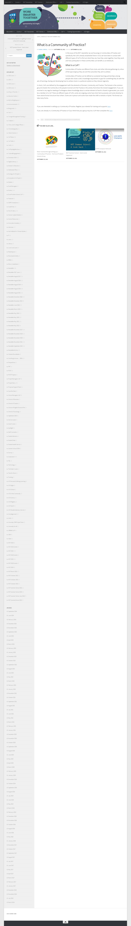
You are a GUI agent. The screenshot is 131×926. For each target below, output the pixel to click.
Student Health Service (14, 444)
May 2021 (10, 718)
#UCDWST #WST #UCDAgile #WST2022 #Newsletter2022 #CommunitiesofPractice (62, 119)
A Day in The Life (12, 92)
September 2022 (12, 665)
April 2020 (10, 763)
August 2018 (11, 828)
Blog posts (11, 108)
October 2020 (12, 742)
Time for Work (12, 473)
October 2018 (12, 824)
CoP (61, 2)
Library (10, 243)
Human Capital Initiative (14, 215)
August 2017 (11, 857)
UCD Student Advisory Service (16, 510)
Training (10, 477)
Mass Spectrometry (13, 256)
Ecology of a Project (13, 174)
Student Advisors (12, 436)
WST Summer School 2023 (15, 592)
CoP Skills (10, 141)
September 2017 (12, 853)
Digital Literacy (12, 161)
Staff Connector (12, 432)
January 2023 (12, 652)
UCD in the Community (14, 493)
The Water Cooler (13, 469)
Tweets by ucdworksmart (13, 65)
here (109, 106)
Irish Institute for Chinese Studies (16, 231)
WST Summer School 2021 (15, 588)
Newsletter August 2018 (14, 280)
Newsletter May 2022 (13, 325)
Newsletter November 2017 (15, 330)
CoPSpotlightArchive (13, 149)
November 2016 (12, 894)
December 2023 (12, 157)
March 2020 (11, 767)
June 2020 (11, 755)
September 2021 (12, 701)
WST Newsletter (28, 2)
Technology (11, 465)
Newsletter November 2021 (15, 342)
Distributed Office (51, 2)
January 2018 (12, 841)
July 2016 (10, 898)
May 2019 (10, 804)
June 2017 (11, 865)
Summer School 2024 (14, 448)
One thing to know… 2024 (15, 358)
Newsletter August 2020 (14, 289)
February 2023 (12, 648)
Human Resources (13, 219)
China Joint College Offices (15, 125)
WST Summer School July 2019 (16, 596)
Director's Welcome (13, 166)
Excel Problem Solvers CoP (15, 194)
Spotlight (10, 428)
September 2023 (12, 416)
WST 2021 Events (12, 547)
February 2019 (12, 812)
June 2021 (11, 714)
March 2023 (11, 644)
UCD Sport (11, 506)
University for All (12, 526)
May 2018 (10, 837)
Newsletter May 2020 (13, 317)
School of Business (13, 399)
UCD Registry (11, 502)
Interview (10, 227)
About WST (8, 2)
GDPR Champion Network (103, 149)
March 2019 (11, 808)
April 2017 (10, 874)
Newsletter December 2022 (15, 301)
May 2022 (10, 677)
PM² (9, 366)
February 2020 (12, 771)
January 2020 (12, 775)
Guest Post (11, 207)
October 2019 (12, 783)
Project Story (11, 383)
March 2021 (11, 722)
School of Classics (13, 403)
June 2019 (11, 800)
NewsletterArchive (13, 350)
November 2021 (12, 693)
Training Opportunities (72, 2)
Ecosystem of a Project (14, 178)
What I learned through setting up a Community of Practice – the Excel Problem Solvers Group (50, 154)
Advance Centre (12, 96)
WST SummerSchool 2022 (15, 600)
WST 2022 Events (12, 555)
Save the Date (12, 391)
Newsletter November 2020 (15, 338)
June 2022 (11, 673)
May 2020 (10, 759)
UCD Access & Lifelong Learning (16, 481)
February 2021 (12, 726)
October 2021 (12, 697)
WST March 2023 (12, 571)
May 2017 (10, 869)
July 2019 (10, 796)
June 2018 (11, 833)
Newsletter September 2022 (50, 36)
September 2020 (12, 746)
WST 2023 (10, 559)
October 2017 (12, 849)
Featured (10, 198)
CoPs (38, 36)
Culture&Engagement (14, 153)
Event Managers (12, 186)
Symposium (11, 457)
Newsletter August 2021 (14, 293)
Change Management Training (16, 116)
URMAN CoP (11, 530)
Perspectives (11, 362)
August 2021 (11, 705)
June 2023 (11, 636)
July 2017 (10, 861)
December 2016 (12, 890)
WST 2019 (10, 543)
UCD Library (11, 498)
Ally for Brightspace (13, 100)
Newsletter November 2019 (15, 334)
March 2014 (11, 902)
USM (9, 534)
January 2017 (12, 886)
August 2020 (11, 751)
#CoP (42, 119)
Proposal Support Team (14, 387)
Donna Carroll (43, 49)
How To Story (12, 211)
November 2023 (12, 628)
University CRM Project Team (15, 522)
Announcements (12, 104)
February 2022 (12, 685)
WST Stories (38, 2)
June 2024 (11, 615)
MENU (9, 260)
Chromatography (13, 129)
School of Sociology (13, 411)
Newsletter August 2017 (14, 276)
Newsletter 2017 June (14, 272)
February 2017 (12, 882)
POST (9, 371)
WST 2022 (10, 551)
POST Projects (12, 375)
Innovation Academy (14, 223)
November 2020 (12, 738)
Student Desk (11, 440)
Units (9, 518)
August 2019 (11, 792)
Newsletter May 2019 (13, 313)
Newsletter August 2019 (14, 284)
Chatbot (10, 121)
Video (9, 539)
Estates (10, 182)
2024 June (11, 84)
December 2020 (12, 734)
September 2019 (12, 787)
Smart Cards (11, 424)
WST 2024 (10, 567)
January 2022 (12, 689)
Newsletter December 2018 (15, 297)
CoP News (11, 137)
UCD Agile (85, 2)
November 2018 (12, 820)
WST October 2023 (13, 584)
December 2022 (12, 656)
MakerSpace (11, 252)
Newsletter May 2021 (13, 321)
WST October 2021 (13, 575)
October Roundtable (13, 354)
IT (8, 235)
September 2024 (12, 611)
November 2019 (12, 779)
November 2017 (12, 845)
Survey (10, 452)
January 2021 (12, 730)
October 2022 (12, 660)
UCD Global (11, 489)
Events (17, 2)
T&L (9, 461)
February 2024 (12, 619)
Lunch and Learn (12, 248)
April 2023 (10, 640)
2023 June (11, 75)
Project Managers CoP (14, 379)
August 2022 (11, 669)
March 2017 (11, 878)
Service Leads (12, 420)
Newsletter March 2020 (14, 309)
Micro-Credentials (13, 264)
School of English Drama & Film (16, 407)
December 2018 (12, 816)
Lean (9, 239)
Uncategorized (12, 514)
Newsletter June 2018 (14, 305)
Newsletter (11, 268)
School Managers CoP (14, 395)
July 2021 (10, 710)
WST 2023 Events (12, 563)
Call (9, 112)
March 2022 (11, 681)
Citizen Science (12, 133)
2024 (9, 80)
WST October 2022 (13, 580)
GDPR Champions (13, 202)
